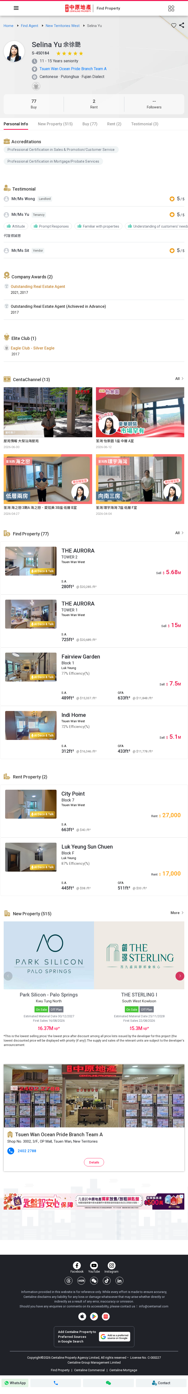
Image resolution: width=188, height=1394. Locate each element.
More (176, 913)
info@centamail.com (153, 1306)
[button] (173, 25)
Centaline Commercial (89, 1370)
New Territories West (63, 26)
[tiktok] (107, 1281)
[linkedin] (119, 1281)
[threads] (68, 1281)
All (178, 378)
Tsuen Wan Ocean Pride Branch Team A (73, 68)
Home (9, 26)
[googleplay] (94, 1316)
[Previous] (8, 976)
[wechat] (94, 1281)
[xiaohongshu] (81, 1281)
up (55, 1028)
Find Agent (30, 26)
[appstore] (82, 1316)
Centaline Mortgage (123, 1370)
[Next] (180, 976)
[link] (9, 26)
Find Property (60, 1370)
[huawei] (106, 1316)
